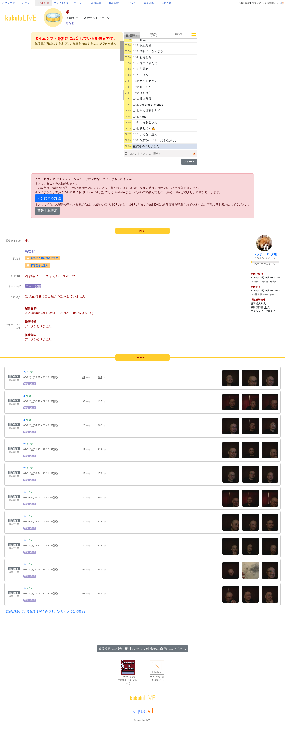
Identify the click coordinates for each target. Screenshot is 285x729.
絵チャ (26, 3)
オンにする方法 (49, 198)
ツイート (189, 161)
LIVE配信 (43, 3)
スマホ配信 (33, 286)
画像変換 (149, 3)
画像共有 (96, 3)
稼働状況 (273, 2)
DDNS (131, 3)
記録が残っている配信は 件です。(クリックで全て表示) (45, 611)
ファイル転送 (61, 3)
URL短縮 (244, 2)
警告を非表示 (47, 210)
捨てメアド (8, 3)
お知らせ (166, 3)
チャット (79, 3)
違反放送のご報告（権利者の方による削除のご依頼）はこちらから (142, 648)
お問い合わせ (258, 2)
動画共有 (114, 3)
